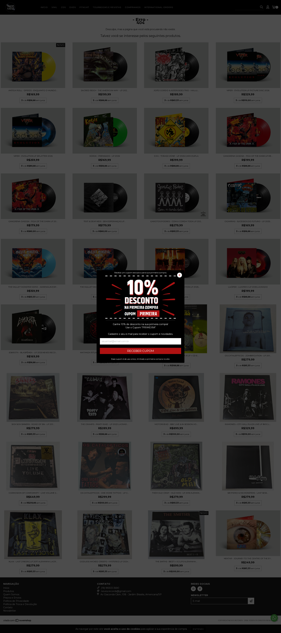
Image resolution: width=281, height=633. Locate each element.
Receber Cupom (140, 351)
